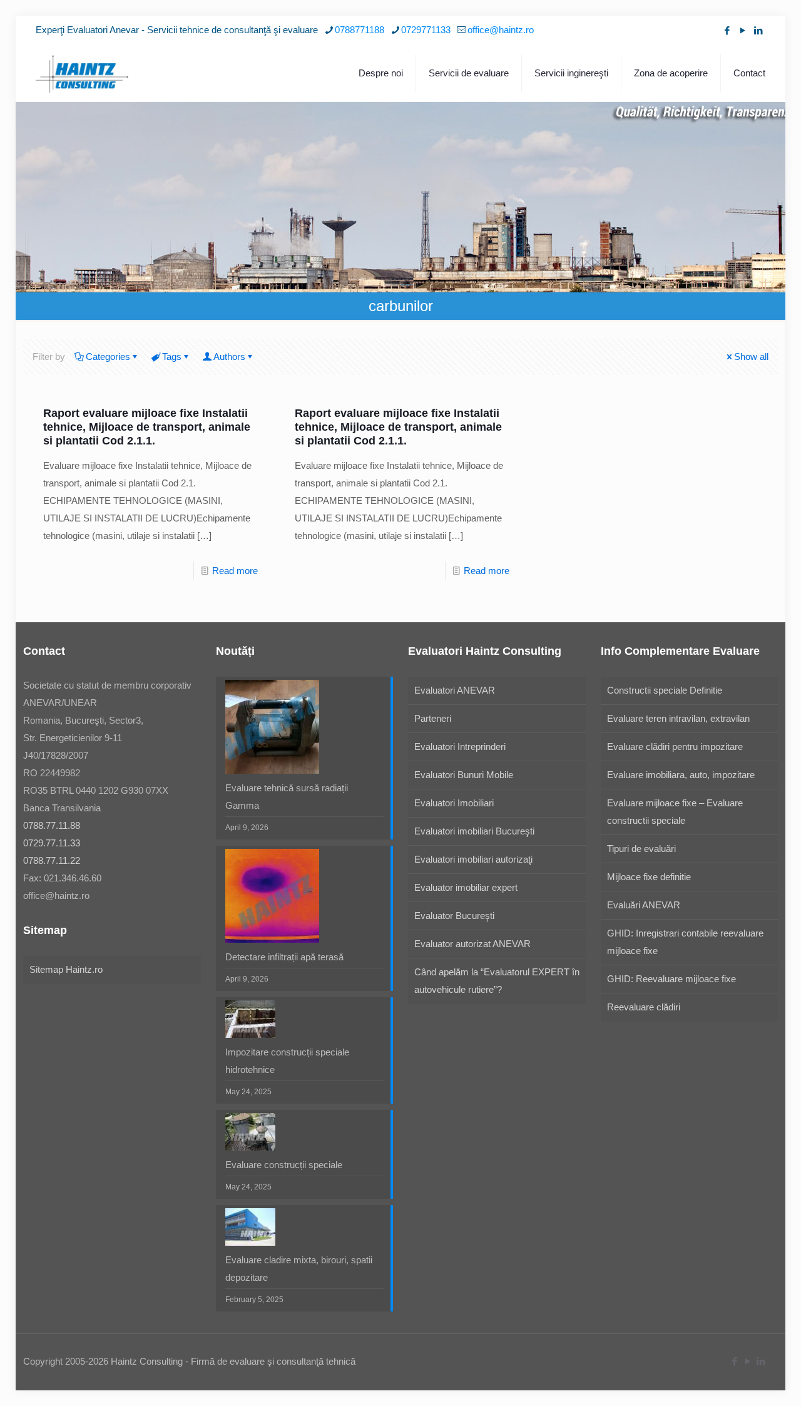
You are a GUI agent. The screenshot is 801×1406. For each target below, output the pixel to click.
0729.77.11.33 (51, 843)
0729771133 (426, 29)
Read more (235, 570)
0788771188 (359, 29)
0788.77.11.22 (51, 860)
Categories (108, 356)
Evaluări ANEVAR (643, 905)
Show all (751, 356)
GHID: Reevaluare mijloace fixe (671, 978)
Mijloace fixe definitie (649, 876)
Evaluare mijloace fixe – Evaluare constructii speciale (675, 812)
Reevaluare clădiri (643, 1007)
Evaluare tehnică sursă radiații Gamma (286, 797)
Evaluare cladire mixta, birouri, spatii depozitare (298, 1269)
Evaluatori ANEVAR (454, 690)
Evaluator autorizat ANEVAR (472, 943)
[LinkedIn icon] (758, 30)
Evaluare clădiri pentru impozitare (675, 746)
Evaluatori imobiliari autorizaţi (473, 859)
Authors (229, 356)
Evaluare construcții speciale (283, 1164)
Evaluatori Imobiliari (454, 803)
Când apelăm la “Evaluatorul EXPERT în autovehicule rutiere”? (496, 981)
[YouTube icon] (742, 30)
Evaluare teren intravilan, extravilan (678, 718)
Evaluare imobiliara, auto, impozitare (681, 774)
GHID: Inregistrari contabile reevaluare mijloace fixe (685, 942)
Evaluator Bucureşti (454, 915)
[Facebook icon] (727, 30)
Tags (171, 356)
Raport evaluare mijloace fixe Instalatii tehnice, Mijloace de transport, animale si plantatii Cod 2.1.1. (146, 427)
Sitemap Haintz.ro (66, 969)
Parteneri (432, 718)
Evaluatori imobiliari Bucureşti (474, 831)
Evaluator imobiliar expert (466, 887)
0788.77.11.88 (51, 825)
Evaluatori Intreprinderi (460, 746)
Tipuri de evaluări (641, 848)
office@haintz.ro (500, 29)
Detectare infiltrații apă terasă (284, 957)
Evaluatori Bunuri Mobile (463, 774)
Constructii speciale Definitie (664, 690)
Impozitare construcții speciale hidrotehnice (287, 1061)
